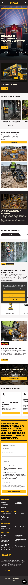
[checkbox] (2, 467)
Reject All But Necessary (14, 295)
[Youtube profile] (9, 570)
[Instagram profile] (5, 570)
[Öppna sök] (25, 2)
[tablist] (14, 234)
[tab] (10, 234)
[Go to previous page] (2, 52)
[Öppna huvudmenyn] (2, 2)
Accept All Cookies (14, 299)
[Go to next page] (21, 52)
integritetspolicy (5, 486)
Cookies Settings (14, 292)
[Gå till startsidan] (14, 3)
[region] (14, 306)
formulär (19, 487)
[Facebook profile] (2, 570)
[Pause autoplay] (25, 52)
